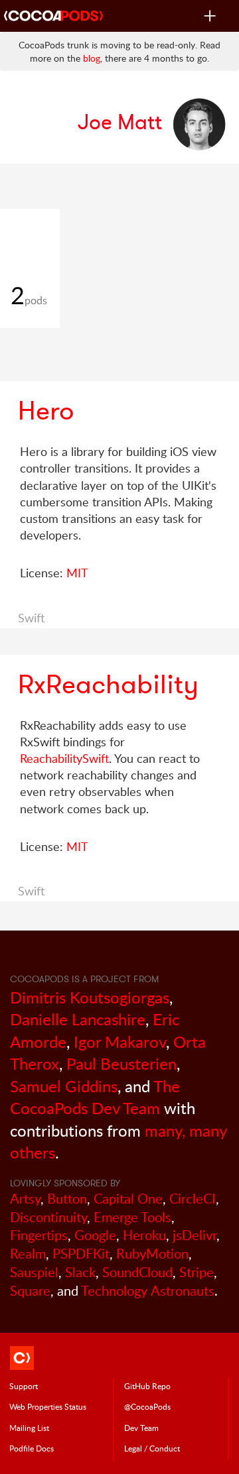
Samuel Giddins (64, 1086)
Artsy (25, 1199)
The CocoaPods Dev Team (95, 1097)
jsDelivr (194, 1235)
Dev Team (141, 1427)
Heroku (144, 1235)
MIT (77, 573)
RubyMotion (152, 1254)
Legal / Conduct (152, 1448)
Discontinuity (48, 1217)
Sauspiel (34, 1272)
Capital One (128, 1199)
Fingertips (39, 1235)
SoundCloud (137, 1272)
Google (95, 1235)
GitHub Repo (147, 1386)
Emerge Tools (132, 1217)
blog (91, 58)
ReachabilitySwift (64, 758)
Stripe (196, 1272)
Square (30, 1291)
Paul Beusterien (121, 1063)
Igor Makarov (120, 1041)
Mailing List (29, 1427)
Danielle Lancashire (77, 1019)
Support (23, 1386)
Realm (28, 1254)
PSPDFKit (81, 1254)
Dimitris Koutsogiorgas (89, 997)
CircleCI (192, 1199)
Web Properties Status (47, 1406)
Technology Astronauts (147, 1291)
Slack (80, 1272)
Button (67, 1199)
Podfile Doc (31, 1448)
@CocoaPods (147, 1406)
